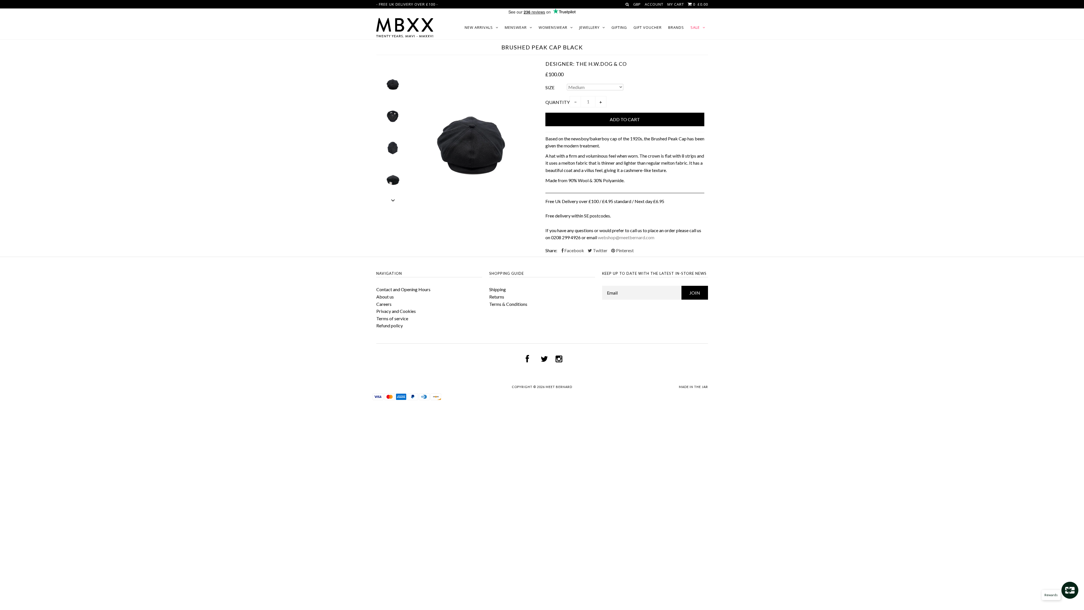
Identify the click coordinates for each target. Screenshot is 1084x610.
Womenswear (553, 27)
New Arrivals (479, 27)
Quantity (557, 102)
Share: (551, 250)
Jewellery (589, 27)
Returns (496, 296)
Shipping (497, 289)
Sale (695, 27)
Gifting (619, 27)
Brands (676, 27)
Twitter (599, 250)
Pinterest (624, 250)
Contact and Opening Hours (403, 289)
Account (654, 4)
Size (549, 87)
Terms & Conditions (508, 304)
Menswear (516, 27)
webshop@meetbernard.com (626, 237)
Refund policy (389, 325)
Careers (384, 304)
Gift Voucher (647, 27)
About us (385, 296)
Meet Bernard (559, 387)
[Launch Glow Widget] (1069, 590)
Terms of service (392, 318)
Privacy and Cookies (396, 311)
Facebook (573, 250)
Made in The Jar (693, 387)
